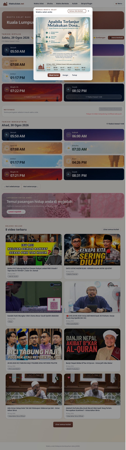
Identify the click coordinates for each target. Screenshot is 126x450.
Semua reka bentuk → (76, 11)
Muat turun (53, 75)
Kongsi (64, 75)
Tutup (73, 75)
